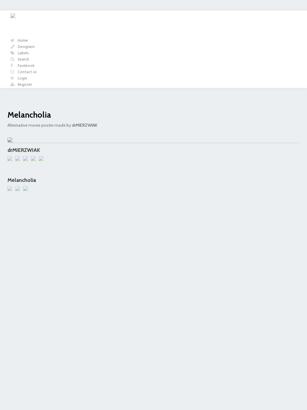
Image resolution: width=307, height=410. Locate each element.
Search (23, 59)
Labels (23, 53)
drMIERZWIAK (84, 125)
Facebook (26, 66)
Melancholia (29, 115)
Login (22, 78)
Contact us (27, 72)
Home (22, 41)
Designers (26, 47)
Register (24, 85)
